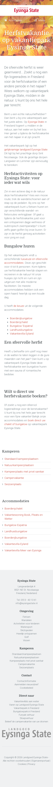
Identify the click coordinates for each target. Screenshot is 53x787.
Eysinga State (36, 121)
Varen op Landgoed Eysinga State (26, 704)
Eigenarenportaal (40, 760)
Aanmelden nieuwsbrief (26, 684)
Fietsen (26, 616)
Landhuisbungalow (21, 329)
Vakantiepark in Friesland (26, 708)
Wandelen (26, 620)
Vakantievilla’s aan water (26, 701)
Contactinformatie (26, 681)
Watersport (26, 626)
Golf (26, 637)
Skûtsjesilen (26, 630)
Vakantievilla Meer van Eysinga (23, 550)
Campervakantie (14, 478)
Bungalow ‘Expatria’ (21, 326)
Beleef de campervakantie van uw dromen (26, 721)
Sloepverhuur (26, 718)
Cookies (22, 764)
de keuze (18, 305)
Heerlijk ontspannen (26, 633)
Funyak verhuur (26, 714)
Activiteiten (15, 20)
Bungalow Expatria (16, 525)
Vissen (26, 640)
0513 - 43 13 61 (28, 599)
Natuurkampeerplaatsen (19, 465)
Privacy (31, 764)
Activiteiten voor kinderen (26, 623)
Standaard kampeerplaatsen (21, 458)
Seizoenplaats (13, 484)
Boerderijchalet (19, 322)
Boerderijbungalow (21, 318)
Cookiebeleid (26, 687)
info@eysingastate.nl (26, 603)
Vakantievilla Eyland (21, 333)
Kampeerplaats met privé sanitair (24, 471)
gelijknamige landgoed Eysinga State (25, 149)
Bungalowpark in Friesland (26, 711)
